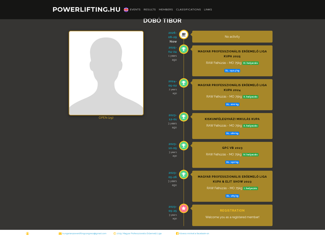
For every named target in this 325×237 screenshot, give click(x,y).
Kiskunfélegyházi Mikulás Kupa (232, 119)
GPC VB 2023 (232, 148)
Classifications (188, 9)
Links (208, 9)
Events (135, 9)
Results (150, 9)
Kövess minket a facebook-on (194, 233)
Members (166, 9)
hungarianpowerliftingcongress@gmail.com (84, 233)
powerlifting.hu (86, 9)
